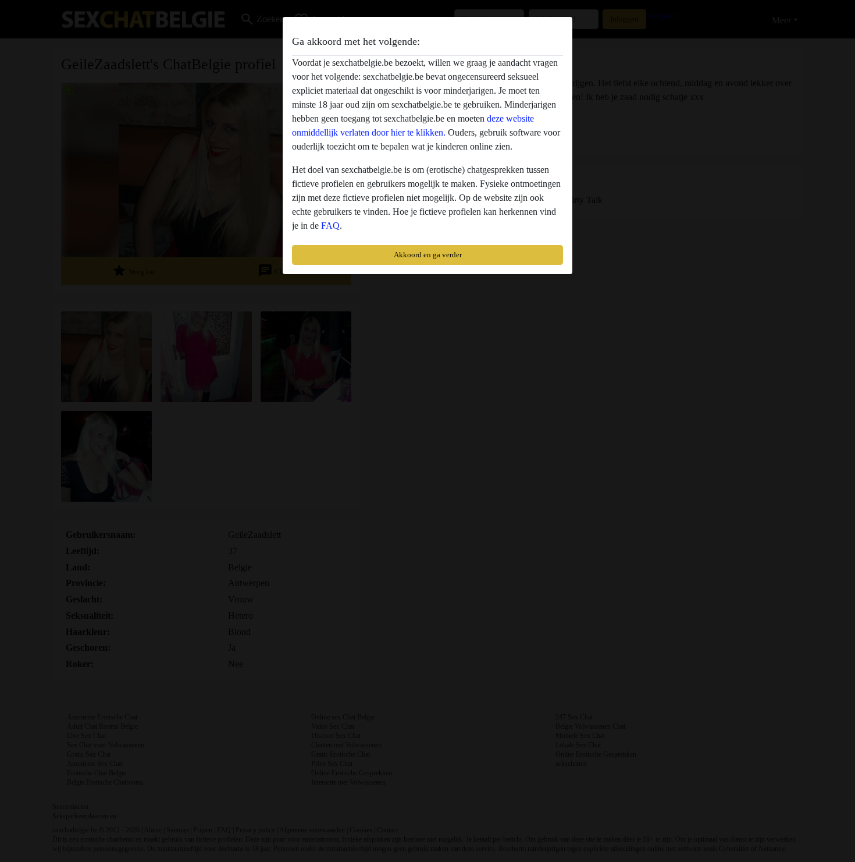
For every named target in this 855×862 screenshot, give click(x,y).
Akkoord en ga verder (428, 254)
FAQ (330, 225)
